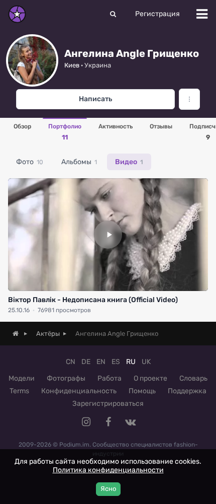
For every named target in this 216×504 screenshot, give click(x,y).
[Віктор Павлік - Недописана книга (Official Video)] (108, 234)
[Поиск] (113, 14)
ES (116, 361)
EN (100, 361)
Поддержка (187, 391)
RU (131, 361)
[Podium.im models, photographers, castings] (17, 14)
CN (70, 361)
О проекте (150, 378)
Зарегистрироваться (108, 403)
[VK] (130, 422)
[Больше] (189, 99)
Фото (29, 162)
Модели (22, 378)
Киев (71, 65)
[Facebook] (108, 422)
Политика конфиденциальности (108, 470)
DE (85, 361)
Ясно (108, 488)
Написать (95, 99)
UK (146, 361)
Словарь (193, 378)
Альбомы (79, 162)
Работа (109, 378)
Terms (19, 391)
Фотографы (66, 378)
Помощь (142, 391)
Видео (129, 162)
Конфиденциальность (79, 391)
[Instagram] (86, 422)
